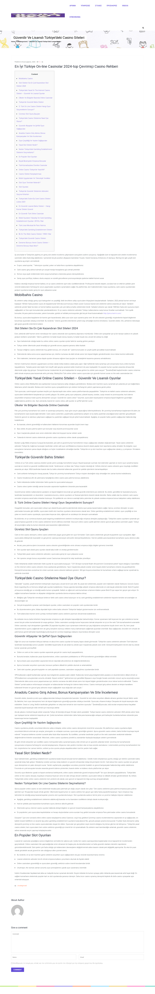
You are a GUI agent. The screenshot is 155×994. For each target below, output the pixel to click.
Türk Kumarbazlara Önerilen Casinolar (33, 165)
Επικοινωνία (75, 17)
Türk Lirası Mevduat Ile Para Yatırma (32, 225)
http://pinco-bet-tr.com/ (112, 313)
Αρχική (73, 6)
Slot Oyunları (23, 187)
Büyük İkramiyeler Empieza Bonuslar (32, 161)
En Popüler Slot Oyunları (28, 157)
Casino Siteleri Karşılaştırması (30, 174)
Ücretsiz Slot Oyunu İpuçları (29, 114)
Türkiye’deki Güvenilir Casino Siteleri (32, 238)
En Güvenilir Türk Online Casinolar (31, 214)
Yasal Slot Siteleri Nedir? (28, 145)
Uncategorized (22, 41)
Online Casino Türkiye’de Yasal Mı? (32, 170)
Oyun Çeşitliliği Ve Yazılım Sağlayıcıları (33, 141)
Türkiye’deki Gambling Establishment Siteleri (35, 230)
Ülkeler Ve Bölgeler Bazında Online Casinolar (35, 98)
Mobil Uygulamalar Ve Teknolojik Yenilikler (34, 178)
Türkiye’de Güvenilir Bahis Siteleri (31, 102)
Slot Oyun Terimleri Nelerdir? (30, 183)
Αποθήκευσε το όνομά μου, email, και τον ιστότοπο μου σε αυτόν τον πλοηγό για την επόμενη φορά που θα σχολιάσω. (58, 963)
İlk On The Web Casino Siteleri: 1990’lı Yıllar (35, 234)
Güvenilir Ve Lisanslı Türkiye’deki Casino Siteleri (45, 41)
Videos (125, 6)
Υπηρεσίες (85, 6)
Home (13, 41)
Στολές (98, 6)
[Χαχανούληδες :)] (38, 15)
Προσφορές (112, 6)
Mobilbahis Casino (26, 79)
